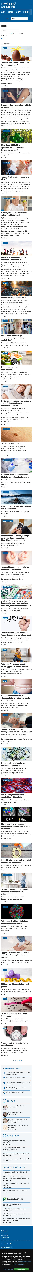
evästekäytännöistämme (24, 1261)
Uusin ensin (16, 34)
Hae (7, 19)
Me (2, 1233)
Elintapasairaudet (7, 875)
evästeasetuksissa (19, 1264)
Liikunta (5, 243)
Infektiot (26, 12)
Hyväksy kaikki (21, 1269)
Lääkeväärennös (7, 586)
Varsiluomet (6, 429)
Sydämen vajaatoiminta (8, 198)
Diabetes (5, 90)
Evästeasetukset (8, 1269)
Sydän (3, 12)
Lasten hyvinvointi (7, 521)
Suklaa (4, 48)
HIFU (4, 748)
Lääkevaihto (6, 130)
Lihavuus (5, 386)
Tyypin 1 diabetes (7, 460)
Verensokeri (6, 162)
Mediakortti (4, 1231)
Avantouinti (6, 491)
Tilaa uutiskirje (5, 1237)
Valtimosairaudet (7, 780)
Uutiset (5, 938)
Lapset (4, 649)
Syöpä (18, 12)
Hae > (2, 38)
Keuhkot (11, 12)
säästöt (5, 321)
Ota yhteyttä (4, 1235)
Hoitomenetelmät (7, 809)
